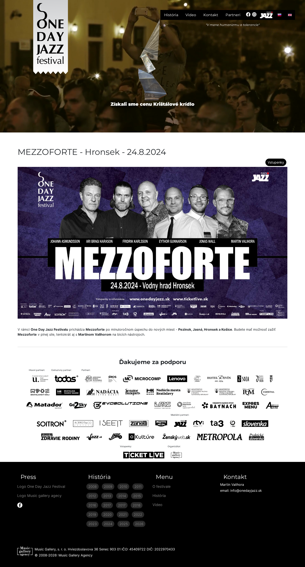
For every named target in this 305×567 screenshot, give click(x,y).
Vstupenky (276, 162)
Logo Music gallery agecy (39, 495)
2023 (92, 524)
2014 (122, 496)
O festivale (161, 486)
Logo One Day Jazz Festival (41, 486)
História (171, 15)
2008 (92, 486)
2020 (107, 514)
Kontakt (210, 15)
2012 (92, 496)
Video (190, 15)
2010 (123, 486)
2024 (108, 524)
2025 (124, 524)
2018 (136, 505)
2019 (92, 514)
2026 (139, 524)
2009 (108, 486)
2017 (107, 505)
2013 (107, 496)
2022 (138, 514)
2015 (137, 496)
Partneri (233, 15)
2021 (123, 514)
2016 (92, 505)
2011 (138, 486)
